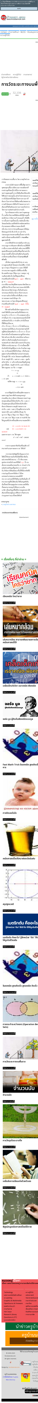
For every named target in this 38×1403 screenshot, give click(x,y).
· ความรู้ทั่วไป (29, 1292)
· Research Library (10, 1314)
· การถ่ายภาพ (7, 1309)
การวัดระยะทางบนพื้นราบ (10, 513)
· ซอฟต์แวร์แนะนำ (9, 1306)
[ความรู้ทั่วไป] (5, 35)
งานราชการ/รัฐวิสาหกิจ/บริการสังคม (16, 76)
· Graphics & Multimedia (12, 1300)
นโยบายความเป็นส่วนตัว (8, 5)
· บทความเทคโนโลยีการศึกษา (12, 1295)
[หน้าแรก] (4, 32)
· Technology (8, 1292)
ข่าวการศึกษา (6, 74)
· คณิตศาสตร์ (29, 1295)
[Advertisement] (19, 1254)
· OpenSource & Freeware (13, 1303)
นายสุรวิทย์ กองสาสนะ (9, 504)
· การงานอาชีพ (29, 1314)
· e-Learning (7, 1298)
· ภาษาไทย (28, 1303)
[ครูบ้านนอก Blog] (23, 32)
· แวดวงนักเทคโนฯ (9, 1320)
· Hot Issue (7, 1312)
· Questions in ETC (10, 1317)
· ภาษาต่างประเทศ (31, 1300)
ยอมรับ (19, 8)
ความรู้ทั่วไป (17, 74)
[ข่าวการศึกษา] (13, 32)
